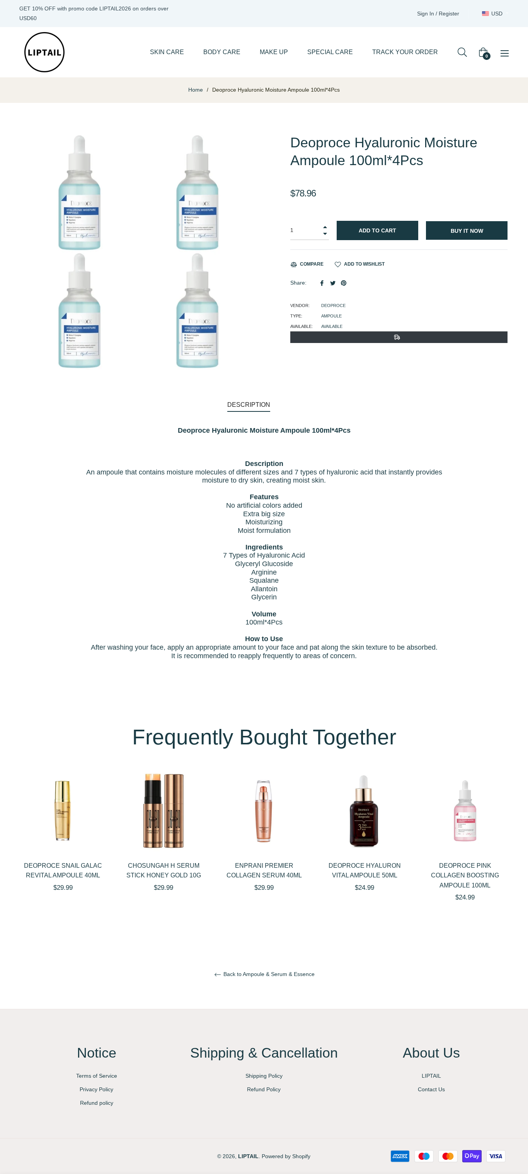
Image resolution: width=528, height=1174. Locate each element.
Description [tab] (248, 404)
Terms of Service (96, 1076)
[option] (63, 843)
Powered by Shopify (286, 1156)
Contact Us (431, 1089)
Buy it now (467, 231)
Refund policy (96, 1103)
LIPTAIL (431, 1076)
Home (195, 90)
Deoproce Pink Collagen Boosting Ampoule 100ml (465, 875)
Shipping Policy (264, 1076)
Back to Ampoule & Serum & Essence (268, 974)
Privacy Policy (96, 1089)
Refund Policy (264, 1089)
